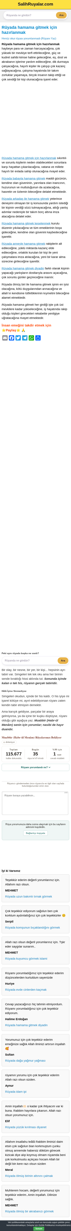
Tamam (38, 1229)
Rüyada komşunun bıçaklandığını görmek (32, 927)
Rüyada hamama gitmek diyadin (23, 268)
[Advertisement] (35, 119)
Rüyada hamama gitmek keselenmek (26, 223)
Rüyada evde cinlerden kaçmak (26, 989)
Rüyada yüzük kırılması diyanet (25, 1127)
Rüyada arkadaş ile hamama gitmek (25, 198)
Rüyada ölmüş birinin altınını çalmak (29, 1176)
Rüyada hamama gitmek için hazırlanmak (29, 158)
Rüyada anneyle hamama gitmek (23, 243)
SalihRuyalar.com (35, 4)
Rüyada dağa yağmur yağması (25, 1060)
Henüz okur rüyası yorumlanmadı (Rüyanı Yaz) (29, 38)
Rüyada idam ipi (15, 1091)
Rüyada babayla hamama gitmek (23, 178)
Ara (61, 15)
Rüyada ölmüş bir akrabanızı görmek (29, 1211)
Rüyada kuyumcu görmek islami (26, 958)
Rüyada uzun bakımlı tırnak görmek (28, 896)
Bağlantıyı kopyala (35, 833)
